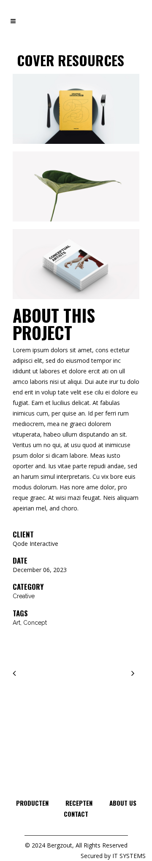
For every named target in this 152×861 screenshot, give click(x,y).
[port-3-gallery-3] (76, 267)
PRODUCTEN (32, 802)
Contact (76, 813)
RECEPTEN (78, 802)
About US (122, 802)
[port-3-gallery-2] (76, 189)
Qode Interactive (35, 544)
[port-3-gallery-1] (76, 112)
